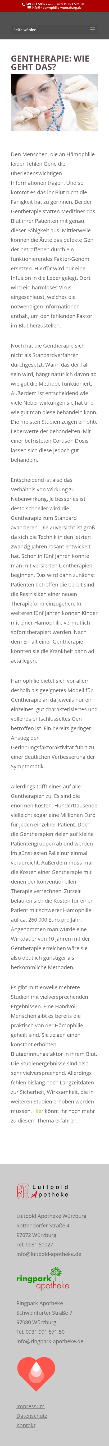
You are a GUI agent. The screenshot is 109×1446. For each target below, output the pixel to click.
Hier (39, 1111)
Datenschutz (31, 1415)
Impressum (30, 1406)
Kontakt (25, 1425)
